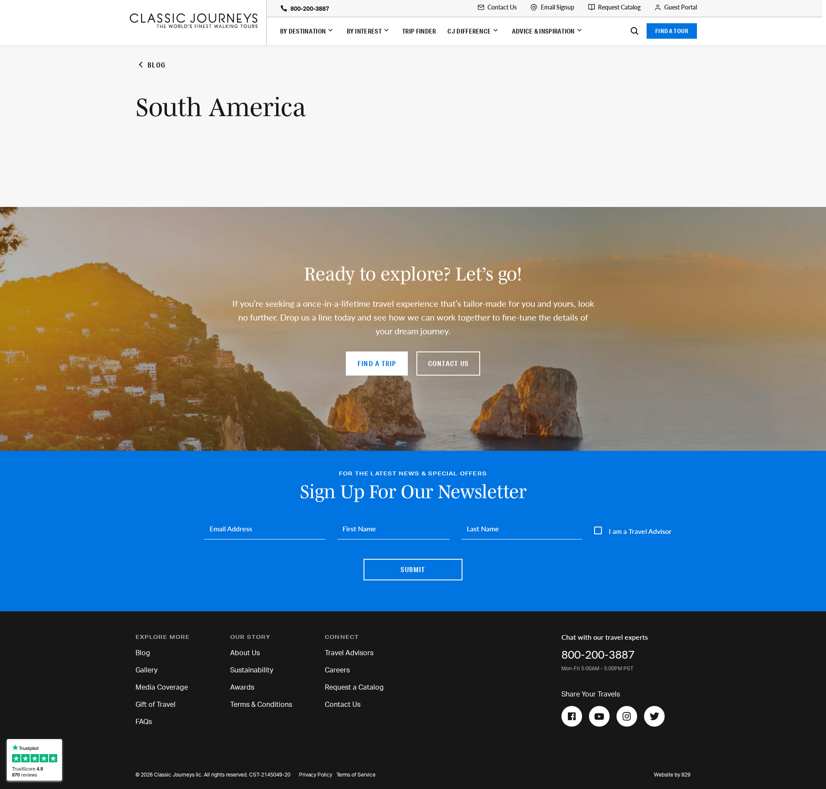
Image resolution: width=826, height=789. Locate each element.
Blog (143, 653)
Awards (242, 687)
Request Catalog (619, 7)
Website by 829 (672, 774)
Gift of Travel (156, 704)
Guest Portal (680, 7)
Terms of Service (356, 774)
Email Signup (557, 7)
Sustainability (251, 670)
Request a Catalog (354, 687)
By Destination (303, 31)
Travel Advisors (349, 653)
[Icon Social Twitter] (654, 716)
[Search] (634, 31)
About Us (245, 653)
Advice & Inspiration (543, 31)
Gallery (146, 670)
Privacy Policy (315, 774)
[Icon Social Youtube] (599, 716)
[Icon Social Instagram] (626, 716)
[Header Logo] (197, 20)
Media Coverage (162, 687)
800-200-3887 (309, 9)
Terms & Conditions (261, 704)
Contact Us (502, 7)
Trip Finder (419, 31)
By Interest (364, 31)
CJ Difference (469, 31)
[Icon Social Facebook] (571, 716)
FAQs (144, 721)
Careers (337, 670)
